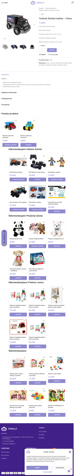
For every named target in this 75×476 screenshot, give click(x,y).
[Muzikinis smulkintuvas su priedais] (56, 395)
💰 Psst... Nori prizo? (4, 239)
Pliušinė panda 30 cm (16, 239)
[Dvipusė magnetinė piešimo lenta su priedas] (37, 295)
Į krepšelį (52, 50)
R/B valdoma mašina (35, 202)
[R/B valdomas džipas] (18, 161)
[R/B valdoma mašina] (37, 192)
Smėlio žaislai (63, 63)
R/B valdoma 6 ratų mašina (37, 172)
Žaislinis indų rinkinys (54, 373)
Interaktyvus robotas (54, 172)
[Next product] (44, 14)
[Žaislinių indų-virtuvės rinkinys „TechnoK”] (18, 363)
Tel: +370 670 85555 (8, 441)
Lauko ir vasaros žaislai (52, 63)
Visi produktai (43, 431)
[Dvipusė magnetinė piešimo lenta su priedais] (18, 295)
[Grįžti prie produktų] (42, 14)
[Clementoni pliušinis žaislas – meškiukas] (18, 258)
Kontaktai (41, 438)
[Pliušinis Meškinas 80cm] (37, 228)
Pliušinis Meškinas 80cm (36, 239)
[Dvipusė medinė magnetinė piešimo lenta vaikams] (56, 295)
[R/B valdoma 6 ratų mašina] (37, 161)
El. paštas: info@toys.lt (8, 443)
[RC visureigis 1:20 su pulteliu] (18, 192)
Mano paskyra (5, 452)
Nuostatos (60, 468)
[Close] (4, 231)
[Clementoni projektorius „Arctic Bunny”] (37, 258)
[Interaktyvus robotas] (56, 161)
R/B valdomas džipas (16, 172)
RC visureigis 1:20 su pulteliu (18, 202)
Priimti (37, 468)
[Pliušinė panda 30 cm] (18, 228)
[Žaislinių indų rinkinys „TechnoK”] (37, 395)
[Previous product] (40, 14)
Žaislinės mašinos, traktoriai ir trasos (49, 10)
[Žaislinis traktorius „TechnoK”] (28, 126)
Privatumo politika (47, 472)
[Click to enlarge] (5, 38)
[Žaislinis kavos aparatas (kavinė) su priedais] (18, 395)
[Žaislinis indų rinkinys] (56, 363)
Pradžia (41, 8)
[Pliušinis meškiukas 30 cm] (56, 228)
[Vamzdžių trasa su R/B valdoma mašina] (56, 192)
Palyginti (3, 458)
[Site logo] (37, 2)
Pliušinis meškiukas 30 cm (56, 239)
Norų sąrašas (5, 455)
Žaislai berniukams (50, 8)
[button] (70, 452)
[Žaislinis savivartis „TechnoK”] (10, 126)
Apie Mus (41, 434)
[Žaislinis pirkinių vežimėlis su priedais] (37, 363)
